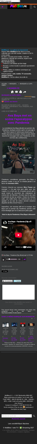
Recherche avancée (18, 419)
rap (3, 108)
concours (30, 346)
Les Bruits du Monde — (31, 338)
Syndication (28, 407)
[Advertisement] (18, 27)
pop (31, 106)
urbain (7, 108)
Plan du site (18, 407)
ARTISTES (24, 346)
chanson (5, 106)
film (20, 106)
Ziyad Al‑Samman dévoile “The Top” (22, 339)
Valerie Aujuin (7, 266)
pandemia (25, 106)
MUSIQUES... (13, 84)
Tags (24, 409)
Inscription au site (16, 409)
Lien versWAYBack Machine (18, 424)
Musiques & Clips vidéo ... (10, 342)
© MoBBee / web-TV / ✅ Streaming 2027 (18, 428)
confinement (13, 106)
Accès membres (9, 407)
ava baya (25, 105)
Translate (15, 3)
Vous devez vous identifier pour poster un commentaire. (18, 303)
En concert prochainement (15, 346)
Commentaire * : (7, 283)
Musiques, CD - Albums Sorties (16, 344)
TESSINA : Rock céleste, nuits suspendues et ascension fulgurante (5, 339)
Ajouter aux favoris (10, 101)
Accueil (4, 84)
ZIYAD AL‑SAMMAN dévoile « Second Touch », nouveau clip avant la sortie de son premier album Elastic (14, 339)
